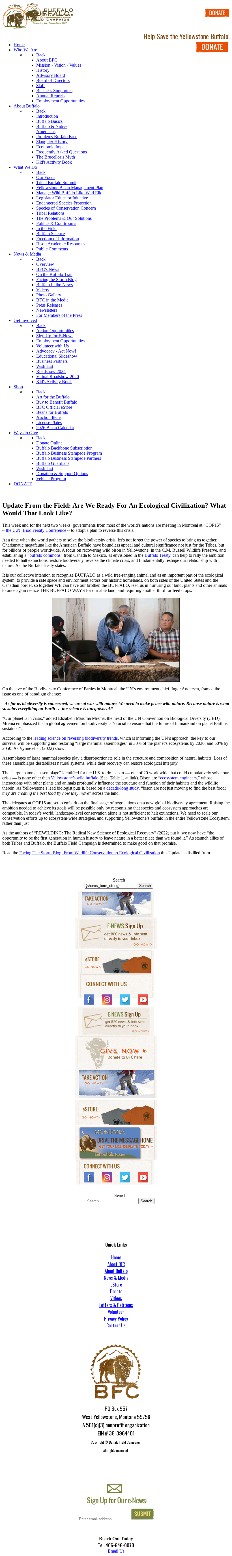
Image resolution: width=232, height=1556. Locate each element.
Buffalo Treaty (157, 555)
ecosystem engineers (178, 777)
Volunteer (116, 1311)
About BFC (116, 1264)
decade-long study (122, 788)
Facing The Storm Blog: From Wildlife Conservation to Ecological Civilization (89, 852)
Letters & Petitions (116, 1305)
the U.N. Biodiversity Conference (36, 530)
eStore (116, 1284)
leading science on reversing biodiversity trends (75, 738)
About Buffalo (116, 1271)
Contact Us (116, 1325)
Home (116, 1257)
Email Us (116, 1551)
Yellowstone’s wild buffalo (74, 777)
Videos (116, 1298)
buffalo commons (45, 555)
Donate (116, 1291)
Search (119, 880)
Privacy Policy (116, 1318)
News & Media (116, 1277)
